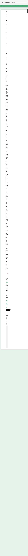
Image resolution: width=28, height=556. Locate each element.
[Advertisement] (15, 34)
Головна (13, 6)
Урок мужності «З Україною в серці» (6, 39)
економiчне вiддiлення (7, 303)
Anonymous (7, 282)
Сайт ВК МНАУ (19, 6)
